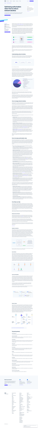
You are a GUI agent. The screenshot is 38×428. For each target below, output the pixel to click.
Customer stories (28, 394)
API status (20, 419)
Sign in (27, 412)
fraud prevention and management (18, 129)
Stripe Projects (20, 421)
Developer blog (20, 422)
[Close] (37, 425)
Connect (13, 399)
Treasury (13, 413)
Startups (20, 394)
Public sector (20, 410)
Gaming (20, 405)
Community (28, 396)
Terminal (13, 412)
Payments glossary (6, 30)
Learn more (28, 11)
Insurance (20, 407)
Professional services (21, 409)
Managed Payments (14, 406)
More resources (28, 402)
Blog (27, 395)
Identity (12, 403)
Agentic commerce (21, 395)
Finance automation (21, 398)
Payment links (13, 407)
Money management (21, 401)
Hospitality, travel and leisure (22, 406)
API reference (20, 418)
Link (12, 405)
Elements (13, 401)
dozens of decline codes (20, 24)
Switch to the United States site (27, 426)
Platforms (20, 402)
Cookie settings (28, 401)
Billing (12, 396)
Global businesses (21, 399)
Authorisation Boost (14, 395)
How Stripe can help (6, 29)
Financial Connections (14, 402)
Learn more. (13, 225)
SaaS (19, 403)
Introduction (5, 23)
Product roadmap (28, 404)
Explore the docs (28, 383)
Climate (12, 398)
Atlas (12, 394)
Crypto (20, 396)
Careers (27, 405)
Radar (26, 158)
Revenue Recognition (14, 410)
